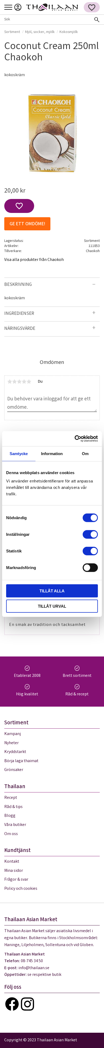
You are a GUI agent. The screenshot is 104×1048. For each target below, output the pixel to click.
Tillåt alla (52, 591)
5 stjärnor (28, 381)
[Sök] (97, 19)
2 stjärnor (14, 381)
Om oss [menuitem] (11, 834)
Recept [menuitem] (10, 798)
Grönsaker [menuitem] (13, 770)
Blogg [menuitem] (9, 816)
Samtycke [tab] (19, 453)
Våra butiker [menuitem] (15, 825)
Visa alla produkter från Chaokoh (34, 260)
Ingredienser (19, 314)
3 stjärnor (19, 381)
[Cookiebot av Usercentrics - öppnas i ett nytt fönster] (75, 438)
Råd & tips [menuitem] (13, 807)
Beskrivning (18, 285)
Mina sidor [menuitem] (18, 7)
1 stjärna (9, 381)
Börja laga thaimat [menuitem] (21, 761)
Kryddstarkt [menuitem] (15, 752)
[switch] (90, 534)
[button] (8, 7)
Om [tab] (85, 453)
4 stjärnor (24, 381)
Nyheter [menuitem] (11, 743)
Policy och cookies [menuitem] (20, 889)
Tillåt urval (52, 606)
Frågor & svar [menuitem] (16, 880)
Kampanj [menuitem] (12, 734)
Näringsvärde (19, 329)
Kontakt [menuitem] (11, 862)
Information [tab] (52, 453)
